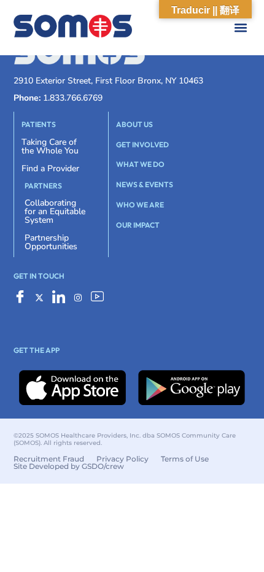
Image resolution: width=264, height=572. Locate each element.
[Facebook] (20, 299)
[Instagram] (78, 299)
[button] (144, 28)
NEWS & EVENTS (144, 184)
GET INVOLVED (142, 144)
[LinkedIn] (58, 299)
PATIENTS (38, 124)
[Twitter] (39, 299)
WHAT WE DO (140, 164)
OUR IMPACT (138, 225)
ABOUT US (134, 124)
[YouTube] (97, 299)
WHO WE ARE (140, 204)
